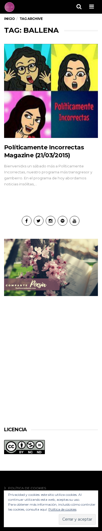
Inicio (9, 19)
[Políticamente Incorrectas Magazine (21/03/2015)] (51, 91)
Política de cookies (27, 488)
